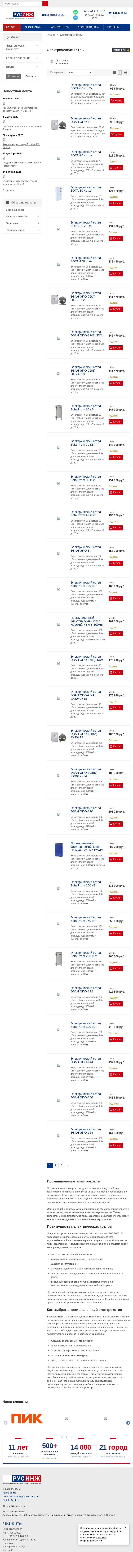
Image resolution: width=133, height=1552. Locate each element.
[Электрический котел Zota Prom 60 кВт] (59, 412)
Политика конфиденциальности (21, 1496)
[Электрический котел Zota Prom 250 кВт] (59, 959)
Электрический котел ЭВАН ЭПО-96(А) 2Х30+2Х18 (85, 695)
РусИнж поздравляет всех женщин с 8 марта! (22, 127)
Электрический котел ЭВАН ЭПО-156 (85, 1095)
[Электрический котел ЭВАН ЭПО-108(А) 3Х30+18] (59, 737)
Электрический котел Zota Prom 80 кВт (85, 478)
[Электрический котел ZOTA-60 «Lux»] (59, 91)
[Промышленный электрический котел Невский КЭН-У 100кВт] (59, 624)
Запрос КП (119, 49)
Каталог (11, 27)
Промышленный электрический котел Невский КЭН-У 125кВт (86, 847)
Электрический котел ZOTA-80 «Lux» (85, 189)
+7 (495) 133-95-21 (95, 11)
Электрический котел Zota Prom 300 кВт (85, 1025)
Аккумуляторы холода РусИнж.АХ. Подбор (21, 146)
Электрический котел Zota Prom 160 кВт (85, 919)
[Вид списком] (120, 72)
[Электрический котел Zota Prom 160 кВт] (59, 924)
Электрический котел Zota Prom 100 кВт (85, 584)
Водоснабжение (15, 209)
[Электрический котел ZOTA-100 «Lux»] (59, 264)
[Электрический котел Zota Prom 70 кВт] (59, 448)
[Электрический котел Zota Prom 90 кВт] (59, 518)
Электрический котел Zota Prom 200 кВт (85, 883)
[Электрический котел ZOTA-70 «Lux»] (59, 158)
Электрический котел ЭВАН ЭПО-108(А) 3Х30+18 (85, 734)
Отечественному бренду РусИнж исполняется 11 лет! (20, 182)
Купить (118, 100)
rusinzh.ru (116, 1528)
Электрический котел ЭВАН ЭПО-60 (85, 120)
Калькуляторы (59, 27)
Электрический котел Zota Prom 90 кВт (85, 513)
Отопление (12, 223)
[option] (27, 1421)
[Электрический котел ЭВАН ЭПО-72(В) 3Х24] (59, 338)
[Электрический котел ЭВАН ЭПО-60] (59, 125)
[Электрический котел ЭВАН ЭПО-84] (59, 554)
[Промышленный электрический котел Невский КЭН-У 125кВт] (59, 850)
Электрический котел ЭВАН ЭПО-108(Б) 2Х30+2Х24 (85, 773)
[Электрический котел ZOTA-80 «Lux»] (59, 194)
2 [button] (66, 1437)
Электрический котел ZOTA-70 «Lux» (85, 153)
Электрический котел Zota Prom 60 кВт (85, 407)
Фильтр (15, 37)
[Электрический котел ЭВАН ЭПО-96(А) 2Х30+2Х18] (59, 698)
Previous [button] (5, 1422)
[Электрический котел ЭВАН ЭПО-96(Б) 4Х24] (59, 663)
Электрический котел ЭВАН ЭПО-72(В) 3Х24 (87, 333)
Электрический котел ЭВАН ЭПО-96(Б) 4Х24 (87, 658)
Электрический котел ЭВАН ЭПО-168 (85, 1131)
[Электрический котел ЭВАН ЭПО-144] (59, 1065)
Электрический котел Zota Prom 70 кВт (85, 442)
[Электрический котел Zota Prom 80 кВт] (59, 483)
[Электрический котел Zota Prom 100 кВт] (59, 589)
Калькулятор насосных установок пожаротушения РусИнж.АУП (20, 109)
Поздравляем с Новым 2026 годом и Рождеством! (22, 164)
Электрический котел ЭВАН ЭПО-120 (85, 809)
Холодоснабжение (16, 216)
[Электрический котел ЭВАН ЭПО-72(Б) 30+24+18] (59, 374)
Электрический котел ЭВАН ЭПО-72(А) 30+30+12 (85, 296)
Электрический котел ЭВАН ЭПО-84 (85, 548)
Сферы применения (24, 202)
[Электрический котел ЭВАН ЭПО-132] (59, 994)
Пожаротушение (15, 230)
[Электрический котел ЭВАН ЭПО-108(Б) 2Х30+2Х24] (59, 776)
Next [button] (128, 1422)
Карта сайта (9, 1492)
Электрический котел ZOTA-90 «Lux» (85, 224)
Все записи (8, 190)
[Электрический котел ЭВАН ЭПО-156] (59, 1100)
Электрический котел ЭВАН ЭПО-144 (85, 1060)
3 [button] (71, 1437)
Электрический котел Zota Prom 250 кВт (85, 954)
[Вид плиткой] (114, 72)
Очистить (30, 76)
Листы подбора (88, 27)
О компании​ (33, 27)
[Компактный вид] (125, 72)
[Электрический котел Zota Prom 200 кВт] (59, 888)
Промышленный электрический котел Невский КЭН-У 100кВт (86, 621)
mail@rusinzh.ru (54, 14)
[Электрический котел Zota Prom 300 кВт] (59, 1030)
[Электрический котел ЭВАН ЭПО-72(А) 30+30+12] (59, 300)
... (127, 27)
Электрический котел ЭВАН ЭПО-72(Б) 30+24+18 (85, 370)
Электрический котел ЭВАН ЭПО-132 (85, 989)
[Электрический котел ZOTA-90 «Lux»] (59, 229)
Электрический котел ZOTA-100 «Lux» (85, 259)
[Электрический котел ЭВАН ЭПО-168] (59, 1136)
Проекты (113, 27)
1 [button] (62, 1437)
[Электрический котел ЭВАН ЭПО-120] (59, 814)
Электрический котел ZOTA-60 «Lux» (85, 86)
